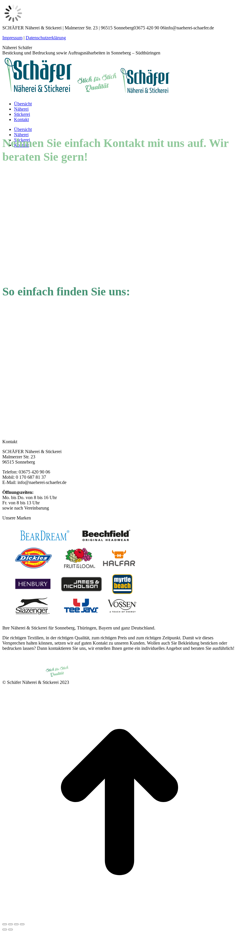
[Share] (10, 924)
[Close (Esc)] (4, 924)
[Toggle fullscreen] (16, 924)
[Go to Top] (119, 917)
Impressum (12, 37)
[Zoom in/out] (22, 924)
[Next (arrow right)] (10, 929)
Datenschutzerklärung (46, 37)
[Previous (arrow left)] (4, 929)
